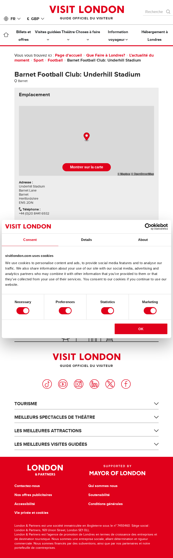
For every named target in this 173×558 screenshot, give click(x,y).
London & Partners (45, 470)
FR (13, 19)
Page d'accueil (68, 55)
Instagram (78, 384)
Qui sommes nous (103, 486)
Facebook (126, 384)
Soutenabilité (99, 495)
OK (140, 329)
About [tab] (143, 240)
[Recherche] (168, 10)
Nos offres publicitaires (33, 495)
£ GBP (33, 19)
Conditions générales (105, 504)
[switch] (65, 310)
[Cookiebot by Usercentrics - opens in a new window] (148, 226)
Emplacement (34, 94)
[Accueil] (6, 35)
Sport (38, 60)
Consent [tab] (30, 240)
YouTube (63, 384)
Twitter (110, 384)
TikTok (47, 384)
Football (55, 60)
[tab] (34, 94)
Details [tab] (86, 240)
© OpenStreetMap (142, 174)
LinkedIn (94, 384)
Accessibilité (24, 504)
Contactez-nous (27, 486)
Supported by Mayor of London (117, 470)
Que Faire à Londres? (105, 55)
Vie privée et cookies (31, 513)
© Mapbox (124, 174)
